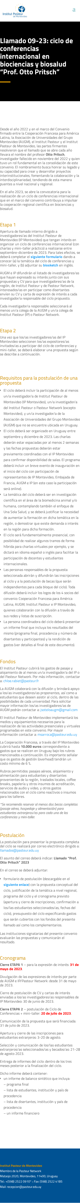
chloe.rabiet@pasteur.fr (21, 680)
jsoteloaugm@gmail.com (59, 709)
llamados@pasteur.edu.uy (19, 850)
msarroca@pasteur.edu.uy (57, 734)
